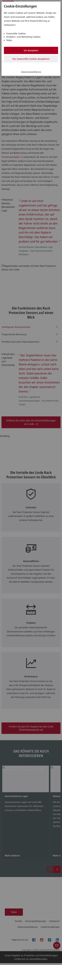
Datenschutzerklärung (31, 71)
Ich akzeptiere (31, 50)
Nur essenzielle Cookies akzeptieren (31, 58)
